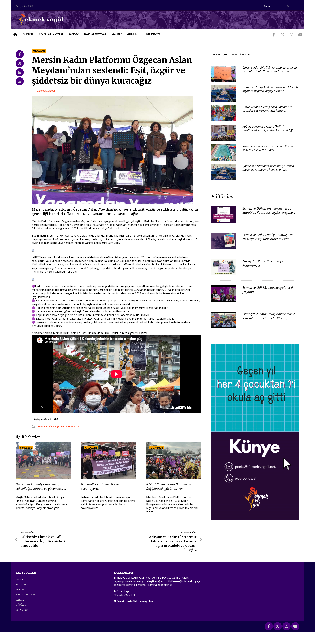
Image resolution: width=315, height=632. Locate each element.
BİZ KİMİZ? (153, 34)
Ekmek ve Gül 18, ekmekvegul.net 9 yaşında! (267, 289)
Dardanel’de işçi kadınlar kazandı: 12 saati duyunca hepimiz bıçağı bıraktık (270, 89)
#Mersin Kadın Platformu (50, 426)
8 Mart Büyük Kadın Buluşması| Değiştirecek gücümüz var (169, 486)
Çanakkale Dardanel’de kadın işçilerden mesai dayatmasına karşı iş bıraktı (268, 167)
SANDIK (73, 34)
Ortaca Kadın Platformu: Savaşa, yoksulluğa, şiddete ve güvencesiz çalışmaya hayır (40, 486)
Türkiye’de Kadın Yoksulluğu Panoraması (262, 263)
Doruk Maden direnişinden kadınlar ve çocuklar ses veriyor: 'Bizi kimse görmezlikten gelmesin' (267, 110)
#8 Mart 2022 (71, 426)
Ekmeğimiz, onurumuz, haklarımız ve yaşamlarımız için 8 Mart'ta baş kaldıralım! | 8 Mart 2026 (268, 318)
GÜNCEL (28, 34)
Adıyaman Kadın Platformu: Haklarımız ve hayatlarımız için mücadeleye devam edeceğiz (173, 543)
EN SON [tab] (216, 54)
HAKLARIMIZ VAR (95, 34)
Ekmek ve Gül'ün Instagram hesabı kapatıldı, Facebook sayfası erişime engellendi (267, 212)
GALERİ (117, 34)
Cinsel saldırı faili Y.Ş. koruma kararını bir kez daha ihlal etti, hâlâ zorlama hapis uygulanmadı (269, 71)
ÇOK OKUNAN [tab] (230, 54)
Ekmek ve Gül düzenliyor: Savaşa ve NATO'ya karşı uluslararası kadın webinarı (267, 238)
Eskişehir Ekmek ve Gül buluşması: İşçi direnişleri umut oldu (43, 541)
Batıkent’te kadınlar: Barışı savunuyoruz (100, 486)
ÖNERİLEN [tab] (245, 54)
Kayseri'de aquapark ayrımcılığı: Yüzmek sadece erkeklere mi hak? (268, 148)
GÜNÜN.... (134, 34)
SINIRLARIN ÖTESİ (51, 34)
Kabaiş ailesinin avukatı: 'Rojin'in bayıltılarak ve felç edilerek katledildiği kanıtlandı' (267, 130)
